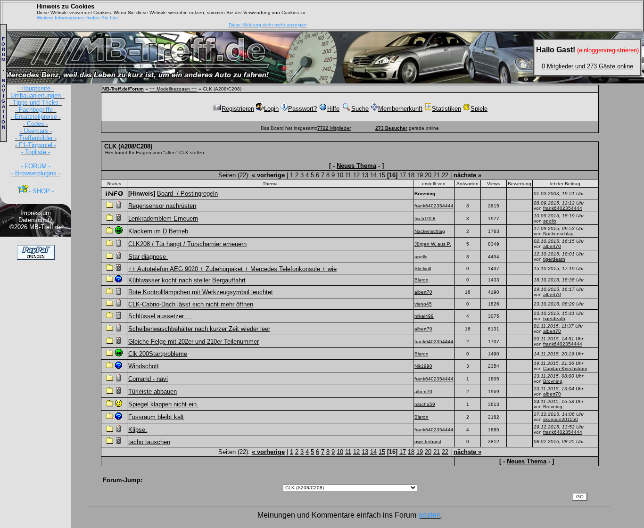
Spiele (479, 108)
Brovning (552, 381)
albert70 (552, 246)
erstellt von (434, 183)
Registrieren (238, 108)
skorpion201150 (560, 419)
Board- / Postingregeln (187, 193)
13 (365, 175)
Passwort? (302, 108)
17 (402, 175)
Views (493, 183)
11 (348, 175)
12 (356, 175)
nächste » (467, 175)
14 (373, 175)
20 (428, 175)
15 (382, 175)
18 (411, 175)
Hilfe (333, 108)
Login (271, 108)
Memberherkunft (400, 108)
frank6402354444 (562, 208)
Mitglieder (334, 128)
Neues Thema (356, 165)
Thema (270, 183)
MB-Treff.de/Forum (123, 88)
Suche (360, 108)
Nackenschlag (558, 233)
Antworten (467, 183)
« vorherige (268, 175)
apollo (549, 220)
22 (445, 175)
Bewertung (519, 183)
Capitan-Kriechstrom (565, 368)
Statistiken (446, 108)
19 (419, 175)
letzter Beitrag (565, 183)
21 (436, 175)
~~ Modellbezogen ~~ (173, 88)
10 (340, 175)
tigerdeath (554, 259)
